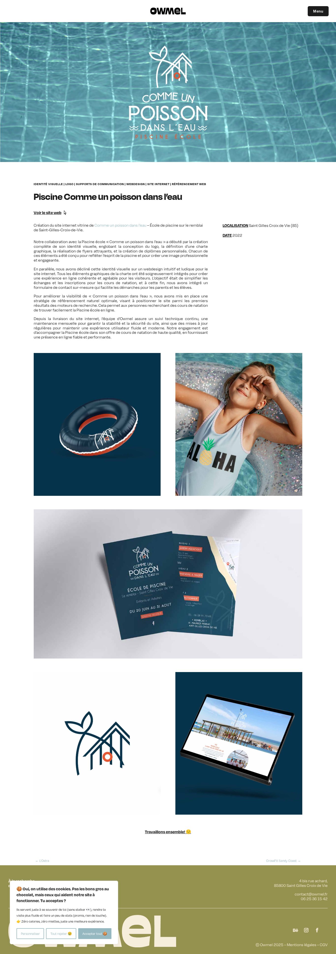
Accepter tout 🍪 (94, 934)
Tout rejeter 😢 (61, 934)
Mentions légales (301, 944)
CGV (324, 944)
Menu (318, 11)
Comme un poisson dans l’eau (120, 225)
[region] (64, 912)
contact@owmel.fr (311, 894)
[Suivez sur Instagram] (306, 930)
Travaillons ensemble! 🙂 (168, 831)
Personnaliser (30, 934)
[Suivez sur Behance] (295, 930)
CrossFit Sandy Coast (283, 861)
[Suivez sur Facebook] (317, 930)
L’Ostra (42, 861)
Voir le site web (47, 212)
